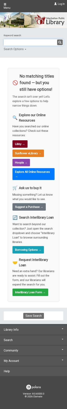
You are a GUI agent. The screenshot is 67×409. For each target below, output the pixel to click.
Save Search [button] (33, 316)
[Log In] (55, 3)
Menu (7, 7)
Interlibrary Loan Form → (30, 292)
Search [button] (8, 340)
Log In (61, 3)
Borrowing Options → (28, 249)
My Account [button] (11, 361)
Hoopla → (21, 162)
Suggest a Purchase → (29, 207)
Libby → (20, 144)
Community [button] (11, 350)
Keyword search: (13, 35)
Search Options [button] (14, 49)
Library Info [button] (11, 329)
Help (7, 371)
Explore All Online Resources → (32, 174)
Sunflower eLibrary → (28, 153)
